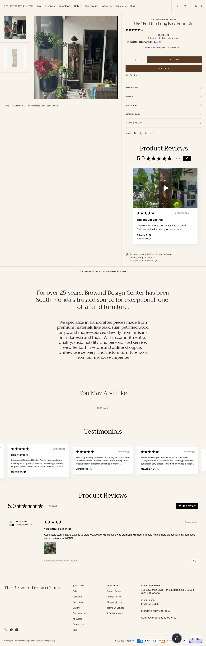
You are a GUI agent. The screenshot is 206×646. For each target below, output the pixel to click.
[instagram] (17, 630)
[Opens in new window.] (90, 469)
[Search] (177, 6)
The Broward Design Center (24, 641)
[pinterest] (146, 133)
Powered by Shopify (47, 641)
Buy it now (164, 68)
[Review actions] (193, 212)
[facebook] (135, 133)
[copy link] (151, 133)
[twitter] (140, 133)
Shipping (152, 38)
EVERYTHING (18, 106)
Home (6, 106)
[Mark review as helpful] (194, 560)
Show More (176, 229)
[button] (185, 6)
